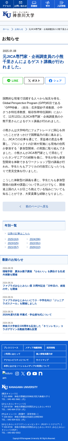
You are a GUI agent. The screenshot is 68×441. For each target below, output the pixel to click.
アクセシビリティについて (16, 360)
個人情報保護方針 (44, 354)
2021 (13, 247)
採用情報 (51, 347)
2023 (13, 243)
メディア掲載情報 (33, 347)
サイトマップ (42, 360)
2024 (35, 239)
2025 (13, 239)
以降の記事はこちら (19, 233)
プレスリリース (11, 347)
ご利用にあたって (12, 354)
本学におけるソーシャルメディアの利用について (26, 366)
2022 (35, 243)
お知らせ (19, 29)
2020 (35, 247)
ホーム (6, 29)
